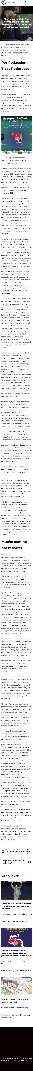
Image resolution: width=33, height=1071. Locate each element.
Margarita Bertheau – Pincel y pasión (15, 921)
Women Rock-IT (15, 356)
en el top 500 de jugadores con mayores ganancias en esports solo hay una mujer (16, 582)
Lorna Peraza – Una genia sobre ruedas (16, 914)
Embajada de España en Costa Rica (14, 290)
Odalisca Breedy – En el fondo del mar (16, 971)
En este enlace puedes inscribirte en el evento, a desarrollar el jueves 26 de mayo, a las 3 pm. (15, 812)
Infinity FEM (8, 642)
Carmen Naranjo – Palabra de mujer (15, 1008)
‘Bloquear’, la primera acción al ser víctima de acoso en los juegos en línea (18, 851)
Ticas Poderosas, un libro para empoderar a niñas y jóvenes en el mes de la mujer (16, 953)
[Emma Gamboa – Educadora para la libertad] (16, 986)
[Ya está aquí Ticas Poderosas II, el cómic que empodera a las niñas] (16, 890)
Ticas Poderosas (7, 293)
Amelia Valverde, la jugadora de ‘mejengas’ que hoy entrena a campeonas (14, 862)
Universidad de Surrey (15, 448)
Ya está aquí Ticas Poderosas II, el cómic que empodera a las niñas (16, 906)
